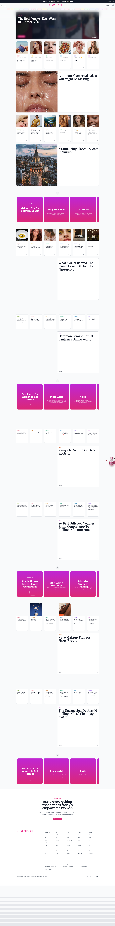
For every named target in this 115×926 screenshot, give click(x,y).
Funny (109, 9)
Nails (105, 9)
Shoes (22, 9)
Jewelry (79, 842)
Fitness (8, 9)
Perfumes (80, 848)
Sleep (97, 9)
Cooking (101, 9)
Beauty (90, 832)
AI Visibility (65, 864)
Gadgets (87, 9)
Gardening (54, 9)
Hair (30, 9)
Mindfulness (44, 9)
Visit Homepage (57, 818)
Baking (59, 9)
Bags (68, 832)
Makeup (82, 9)
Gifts (79, 840)
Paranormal (17, 9)
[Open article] (57, 25)
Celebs (68, 834)
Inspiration (58, 842)
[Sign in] (113, 5)
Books (57, 834)
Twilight (68, 853)
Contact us (47, 864)
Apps (33, 9)
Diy (36, 9)
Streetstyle (80, 850)
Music (63, 9)
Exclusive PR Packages (68, 866)
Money (68, 845)
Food (39, 9)
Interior (68, 842)
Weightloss (92, 9)
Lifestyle (71, 9)
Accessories (77, 9)
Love (12, 9)
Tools (46, 856)
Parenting (69, 848)
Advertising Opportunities (50, 866)
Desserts (91, 834)
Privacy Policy (84, 866)
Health (46, 842)
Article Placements (85, 864)
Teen (46, 853)
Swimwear (3, 9)
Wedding (67, 9)
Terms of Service (48, 869)
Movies (79, 845)
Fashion (113, 9)
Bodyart (46, 834)
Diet (46, 837)
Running (91, 848)
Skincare (26, 9)
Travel (49, 9)
